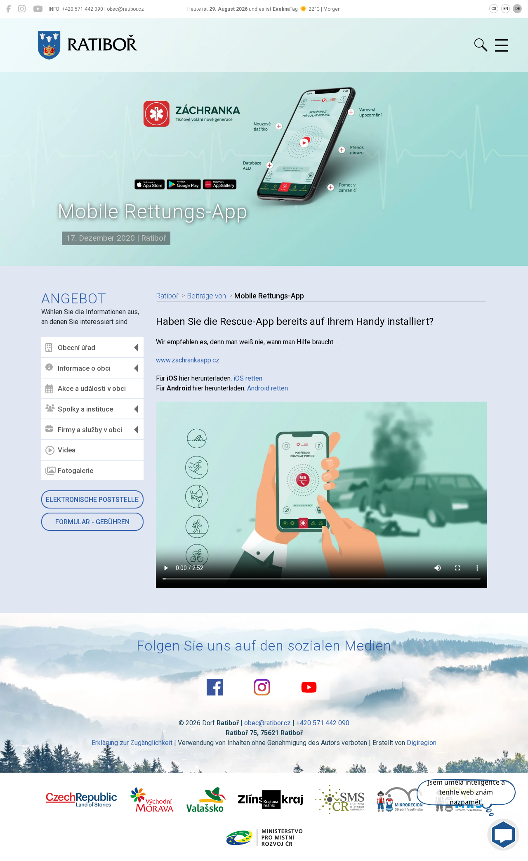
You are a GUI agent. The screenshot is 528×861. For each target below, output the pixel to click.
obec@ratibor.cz (267, 723)
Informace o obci (84, 368)
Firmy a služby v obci (90, 430)
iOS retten (247, 378)
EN (505, 9)
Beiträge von (206, 296)
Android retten (267, 388)
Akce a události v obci (92, 388)
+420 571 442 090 (322, 723)
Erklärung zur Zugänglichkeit (132, 743)
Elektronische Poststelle (92, 500)
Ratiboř (167, 296)
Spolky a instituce (85, 409)
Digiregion (421, 743)
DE (517, 9)
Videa (66, 450)
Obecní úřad (76, 347)
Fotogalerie (75, 470)
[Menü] (501, 46)
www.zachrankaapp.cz (187, 360)
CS (493, 9)
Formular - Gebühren (92, 522)
